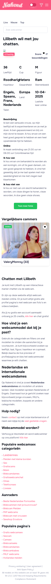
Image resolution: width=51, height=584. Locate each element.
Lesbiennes (10, 455)
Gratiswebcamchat (13, 477)
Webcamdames (11, 473)
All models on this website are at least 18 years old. (25, 572)
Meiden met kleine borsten (17, 459)
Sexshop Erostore (12, 519)
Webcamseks (10, 543)
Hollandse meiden (12, 557)
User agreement (34, 566)
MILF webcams (11, 554)
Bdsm (6, 470)
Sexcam (7, 535)
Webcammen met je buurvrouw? (20, 504)
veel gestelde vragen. (36, 421)
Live (5, 22)
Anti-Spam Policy (25, 569)
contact (12, 417)
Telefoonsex (9, 484)
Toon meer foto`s (25, 206)
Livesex (7, 488)
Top (22, 22)
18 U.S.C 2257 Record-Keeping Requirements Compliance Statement (25, 577)
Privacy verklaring (17, 566)
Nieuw (14, 22)
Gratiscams (9, 466)
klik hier (29, 316)
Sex (5, 462)
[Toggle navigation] (46, 5)
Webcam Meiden (12, 508)
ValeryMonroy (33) (16, 262)
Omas (6, 481)
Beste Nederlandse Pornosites (19, 501)
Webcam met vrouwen (15, 515)
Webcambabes (11, 550)
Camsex (7, 539)
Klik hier (24, 437)
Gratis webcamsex (13, 532)
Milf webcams (10, 512)
